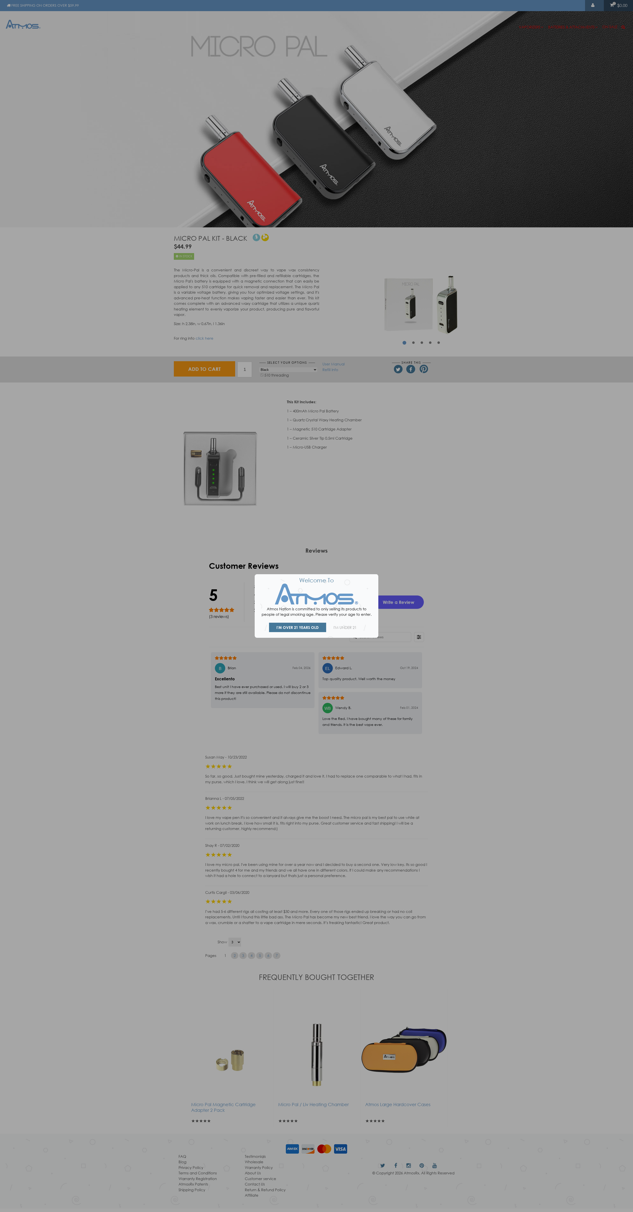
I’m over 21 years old (297, 627)
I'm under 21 (345, 627)
